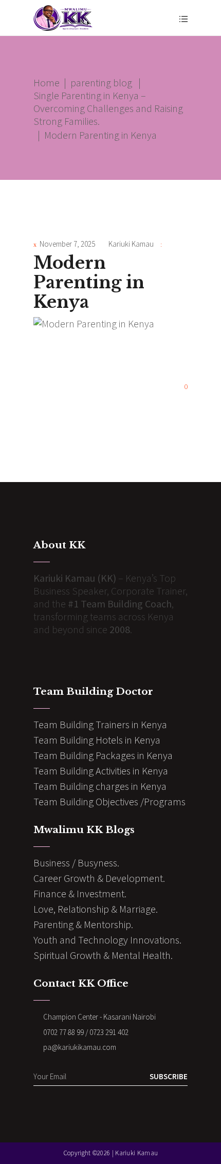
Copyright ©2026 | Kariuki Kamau (110, 1153)
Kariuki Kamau (131, 244)
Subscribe (169, 1076)
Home (46, 82)
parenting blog (101, 82)
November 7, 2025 (67, 244)
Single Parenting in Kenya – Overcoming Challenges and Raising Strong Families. (108, 108)
